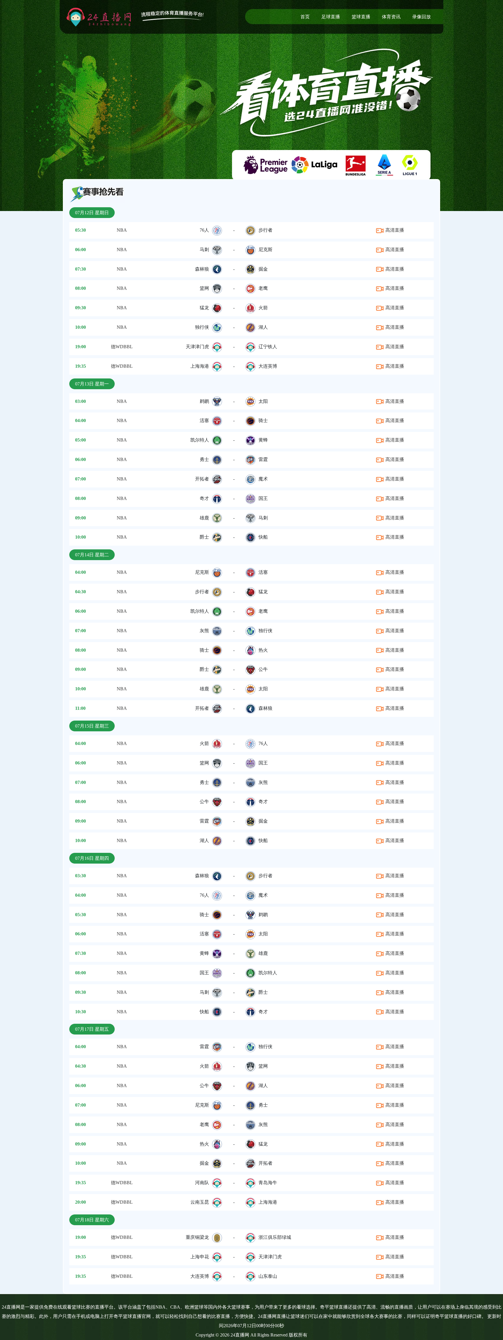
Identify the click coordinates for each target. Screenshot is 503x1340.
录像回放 (421, 16)
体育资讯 (391, 16)
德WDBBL (122, 346)
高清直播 (394, 230)
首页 (305, 16)
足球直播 (330, 16)
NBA (122, 230)
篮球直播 (361, 16)
